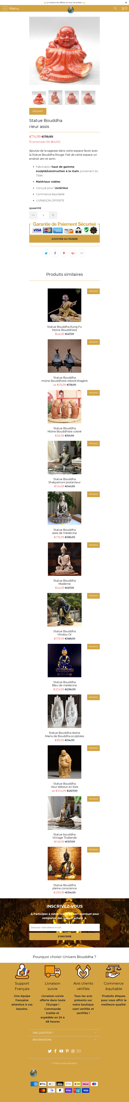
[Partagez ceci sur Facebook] (55, 253)
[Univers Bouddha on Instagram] (73, 1051)
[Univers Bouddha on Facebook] (55, 1051)
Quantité (35, 208)
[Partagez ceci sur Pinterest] (64, 253)
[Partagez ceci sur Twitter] (46, 253)
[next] (96, 51)
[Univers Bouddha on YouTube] (61, 1051)
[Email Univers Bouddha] (78, 1051)
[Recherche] (116, 8)
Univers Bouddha (68, 1063)
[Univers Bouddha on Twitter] (49, 1051)
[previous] (33, 51)
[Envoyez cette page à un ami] (81, 253)
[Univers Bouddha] (71, 9)
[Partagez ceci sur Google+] (73, 253)
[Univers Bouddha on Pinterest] (67, 1051)
